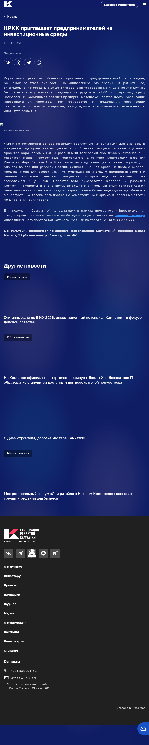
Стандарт (11, 650)
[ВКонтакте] (8, 62)
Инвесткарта (14, 641)
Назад (12, 16)
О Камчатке (13, 566)
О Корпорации (15, 622)
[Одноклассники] (18, 62)
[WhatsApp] (38, 62)
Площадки (12, 594)
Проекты (10, 585)
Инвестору (12, 576)
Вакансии (11, 632)
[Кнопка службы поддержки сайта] (143, 728)
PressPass (138, 707)
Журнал (10, 604)
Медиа (9, 613)
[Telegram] (28, 62)
